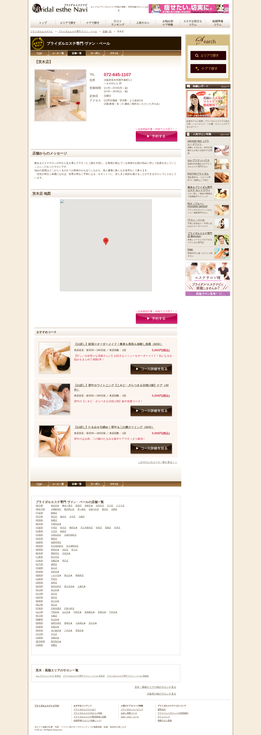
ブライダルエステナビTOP (46, 706)
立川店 (110, 505)
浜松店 (65, 549)
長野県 (39, 583)
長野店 (54, 583)
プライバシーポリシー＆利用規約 (173, 713)
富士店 (74, 549)
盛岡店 (54, 564)
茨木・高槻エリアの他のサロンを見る (155, 687)
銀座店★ (55, 505)
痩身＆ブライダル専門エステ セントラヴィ (200, 189)
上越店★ (81, 586)
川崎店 (114, 509)
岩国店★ (102, 612)
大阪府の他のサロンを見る (161, 693)
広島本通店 (56, 608)
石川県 (39, 594)
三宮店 (54, 531)
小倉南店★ (80, 623)
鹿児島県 (40, 641)
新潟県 (39, 586)
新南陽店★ (90, 612)
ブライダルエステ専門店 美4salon (200, 235)
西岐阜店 (55, 553)
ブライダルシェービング (132, 709)
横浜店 (105, 509)
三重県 (39, 557)
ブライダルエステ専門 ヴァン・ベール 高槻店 (128, 676)
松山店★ (55, 619)
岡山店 (54, 605)
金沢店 (54, 594)
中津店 (54, 527)
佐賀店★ (55, 627)
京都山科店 (56, 535)
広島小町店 (69, 608)
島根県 (39, 601)
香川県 (39, 616)
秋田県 (39, 572)
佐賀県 (39, 627)
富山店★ (55, 590)
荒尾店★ (79, 630)
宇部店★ (77, 612)
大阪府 (39, 527)
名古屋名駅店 (57, 546)
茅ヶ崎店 (81, 509)
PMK (190, 249)
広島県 (39, 608)
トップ (43, 22)
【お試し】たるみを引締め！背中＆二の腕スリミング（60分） (114, 427)
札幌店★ (55, 561)
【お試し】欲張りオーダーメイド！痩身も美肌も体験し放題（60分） (118, 344)
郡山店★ (68, 575)
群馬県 (39, 520)
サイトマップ (164, 717)
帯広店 (65, 561)
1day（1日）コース (130, 717)
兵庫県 (39, 531)
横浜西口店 (69, 509)
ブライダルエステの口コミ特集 (88, 713)
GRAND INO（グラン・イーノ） (198, 142)
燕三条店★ (69, 586)
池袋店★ (89, 505)
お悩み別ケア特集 (168, 23)
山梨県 (39, 579)
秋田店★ (55, 572)
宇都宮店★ (56, 524)
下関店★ (55, 612)
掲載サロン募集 (165, 720)
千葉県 (39, 513)
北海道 (39, 561)
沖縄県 (39, 645)
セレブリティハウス (199, 160)
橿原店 (54, 538)
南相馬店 (79, 575)
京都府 (39, 535)
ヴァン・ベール (196, 220)
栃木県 (39, 524)
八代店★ (68, 630)
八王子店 (120, 505)
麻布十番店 (67, 505)
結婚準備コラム (217, 23)
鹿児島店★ (56, 641)
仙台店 (54, 568)
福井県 (39, 597)
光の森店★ (56, 630)
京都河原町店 (70, 535)
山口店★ (66, 612)
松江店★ (55, 601)
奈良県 (39, 538)
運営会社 (162, 709)
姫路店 (63, 531)
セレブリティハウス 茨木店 (48, 676)
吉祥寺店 (100, 505)
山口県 (39, 612)
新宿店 (78, 505)
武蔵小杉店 (94, 509)
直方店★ (93, 623)
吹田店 (99, 527)
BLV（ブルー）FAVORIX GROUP (198, 205)
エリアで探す (68, 22)
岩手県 (39, 564)
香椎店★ (68, 623)
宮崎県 (39, 638)
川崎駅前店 (56, 509)
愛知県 (39, 546)
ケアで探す (93, 22)
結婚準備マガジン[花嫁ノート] (87, 720)
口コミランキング (117, 23)
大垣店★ (66, 553)
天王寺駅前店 (87, 527)
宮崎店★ (55, 638)
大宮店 (72, 516)
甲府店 (54, 579)
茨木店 (117, 527)
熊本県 (39, 630)
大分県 (39, 634)
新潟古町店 (56, 586)
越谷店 (63, 516)
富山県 (39, 590)
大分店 (54, 634)
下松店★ (113, 612)
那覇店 (54, 645)
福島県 (39, 575)
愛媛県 (39, 619)
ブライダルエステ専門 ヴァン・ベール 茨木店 (84, 676)
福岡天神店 (56, 623)
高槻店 (108, 527)
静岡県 (39, 549)
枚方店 (63, 527)
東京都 (39, 505)
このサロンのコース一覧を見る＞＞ (157, 462)
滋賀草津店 (56, 542)
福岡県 (39, 623)
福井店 (54, 597)
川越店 (82, 516)
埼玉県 (39, 516)
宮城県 (39, 568)
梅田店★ (73, 527)
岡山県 (39, 605)
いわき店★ (56, 575)
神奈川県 (40, 509)
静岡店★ (55, 549)
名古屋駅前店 (72, 546)
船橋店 (54, 513)
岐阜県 (39, 553)
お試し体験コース (129, 713)
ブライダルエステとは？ (85, 709)
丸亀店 (54, 616)
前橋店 (54, 520)
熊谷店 (54, 516)
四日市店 (55, 557)
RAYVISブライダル (198, 173)
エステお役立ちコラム (193, 23)
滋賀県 (39, 542)
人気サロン (142, 22)
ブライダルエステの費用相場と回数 (90, 717)
